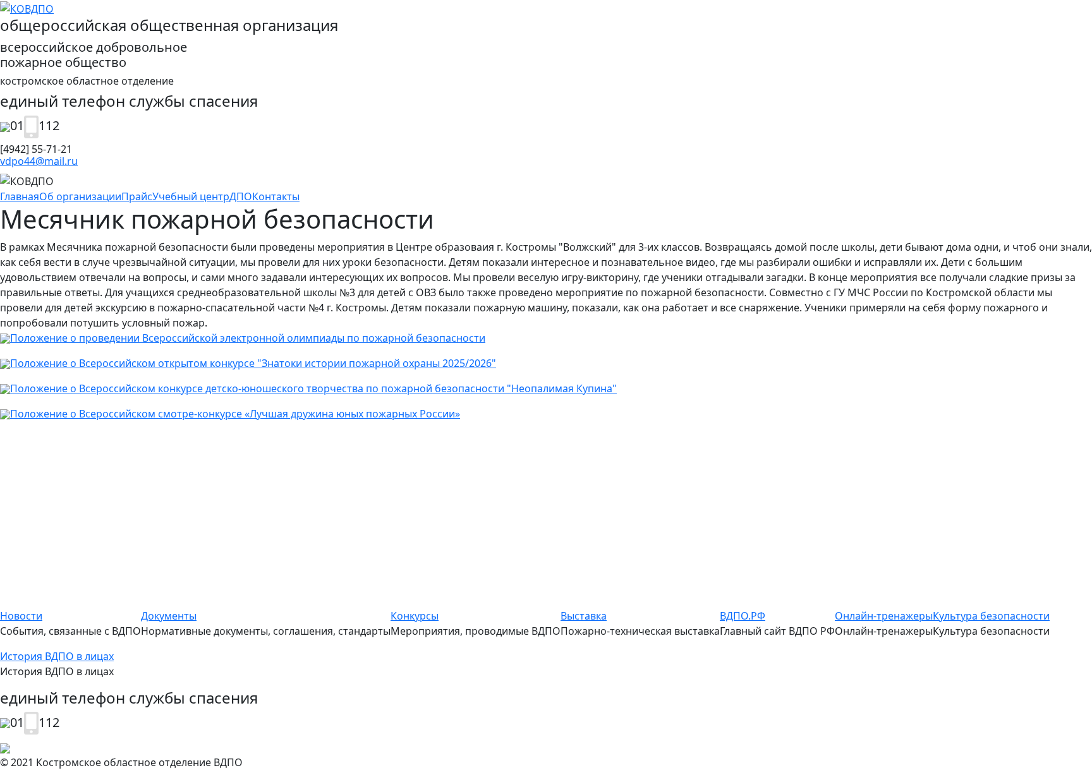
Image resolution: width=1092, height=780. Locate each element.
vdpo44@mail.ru (39, 161)
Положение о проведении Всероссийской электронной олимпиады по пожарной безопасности (247, 338)
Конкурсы (415, 616)
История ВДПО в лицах (57, 656)
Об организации (80, 196)
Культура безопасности (991, 616)
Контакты (276, 196)
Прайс (136, 196)
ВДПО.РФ (742, 616)
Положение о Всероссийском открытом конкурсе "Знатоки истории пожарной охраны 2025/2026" (253, 363)
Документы (169, 616)
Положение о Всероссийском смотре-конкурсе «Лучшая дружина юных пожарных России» (235, 414)
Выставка (584, 616)
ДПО (240, 196)
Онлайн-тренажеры (884, 616)
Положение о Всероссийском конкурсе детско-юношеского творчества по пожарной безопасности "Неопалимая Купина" (313, 388)
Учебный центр (190, 196)
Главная (19, 196)
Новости (21, 616)
